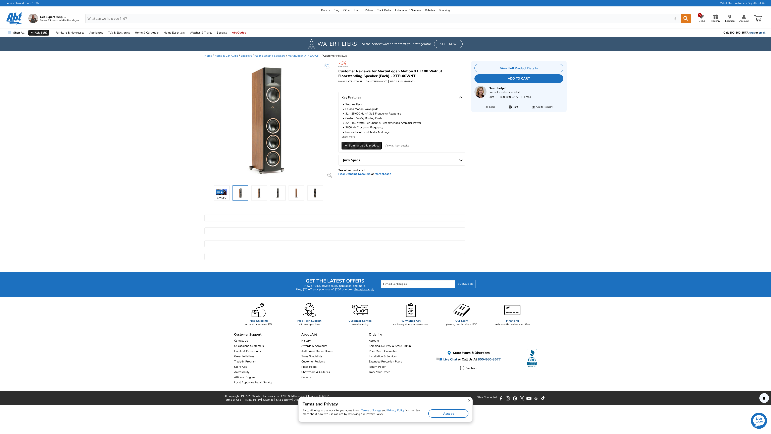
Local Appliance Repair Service (253, 382)
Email (527, 97)
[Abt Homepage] (14, 18)
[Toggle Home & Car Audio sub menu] (160, 33)
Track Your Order (379, 372)
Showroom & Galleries (315, 372)
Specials (222, 33)
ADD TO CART (519, 78)
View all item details (397, 145)
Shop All (18, 33)
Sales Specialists (311, 356)
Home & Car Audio (226, 56)
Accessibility (241, 372)
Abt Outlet (239, 33)
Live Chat (450, 359)
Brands (325, 10)
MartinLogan (383, 174)
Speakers (246, 56)
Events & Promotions (247, 351)
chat (752, 33)
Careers (306, 377)
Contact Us (241, 341)
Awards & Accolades (314, 346)
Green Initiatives (244, 356)
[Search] (686, 18)
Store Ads (240, 367)
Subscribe (465, 284)
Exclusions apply (364, 289)
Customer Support (247, 334)
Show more (348, 137)
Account (374, 341)
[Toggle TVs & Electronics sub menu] (132, 33)
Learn (357, 10)
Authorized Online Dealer (317, 351)
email (762, 33)
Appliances (96, 33)
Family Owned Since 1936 (22, 3)
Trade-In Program (245, 361)
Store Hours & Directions (471, 353)
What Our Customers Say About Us (742, 3)
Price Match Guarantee (383, 351)
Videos (369, 10)
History (306, 341)
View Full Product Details (519, 68)
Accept (448, 413)
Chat (491, 97)
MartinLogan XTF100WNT (304, 56)
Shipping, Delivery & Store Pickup (390, 346)
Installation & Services (408, 10)
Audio (147, 33)
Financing (444, 10)
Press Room (309, 367)
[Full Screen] (329, 175)
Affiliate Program (245, 377)
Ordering (375, 334)
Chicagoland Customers (249, 346)
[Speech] (675, 18)
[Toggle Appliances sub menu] (105, 33)
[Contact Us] (480, 97)
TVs (119, 33)
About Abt (309, 334)
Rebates (430, 10)
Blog (336, 10)
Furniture (69, 33)
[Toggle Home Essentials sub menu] (187, 33)
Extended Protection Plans (385, 361)
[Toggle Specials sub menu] (229, 33)
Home (174, 33)
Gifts (346, 10)
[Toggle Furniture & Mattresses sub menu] (86, 33)
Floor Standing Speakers (269, 56)
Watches (201, 33)
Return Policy (377, 367)
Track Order (384, 10)
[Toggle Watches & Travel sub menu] (213, 33)
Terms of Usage (371, 410)
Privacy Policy (395, 410)
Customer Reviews (313, 361)
